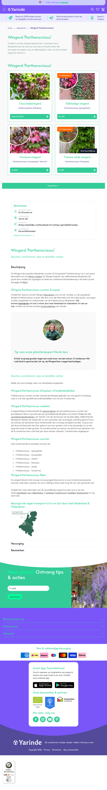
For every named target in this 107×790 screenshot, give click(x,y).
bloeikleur (71, 493)
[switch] (8, 780)
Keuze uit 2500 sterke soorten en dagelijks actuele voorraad (28, 17)
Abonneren (15, 596)
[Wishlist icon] (47, 75)
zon (29, 493)
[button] (4, 9)
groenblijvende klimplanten (22, 417)
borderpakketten (48, 306)
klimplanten (49, 295)
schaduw (50, 493)
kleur (25, 282)
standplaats (21, 493)
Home (10, 28)
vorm (17, 282)
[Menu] (13, 762)
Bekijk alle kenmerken (23, 236)
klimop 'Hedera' (35, 277)
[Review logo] (50, 703)
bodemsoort (61, 493)
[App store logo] (42, 685)
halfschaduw (37, 493)
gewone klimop (49, 411)
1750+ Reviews (53, 3)
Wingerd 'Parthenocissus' (42, 28)
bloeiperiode (82, 493)
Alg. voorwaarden (70, 749)
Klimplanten (21, 28)
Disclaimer (56, 749)
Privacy (47, 749)
